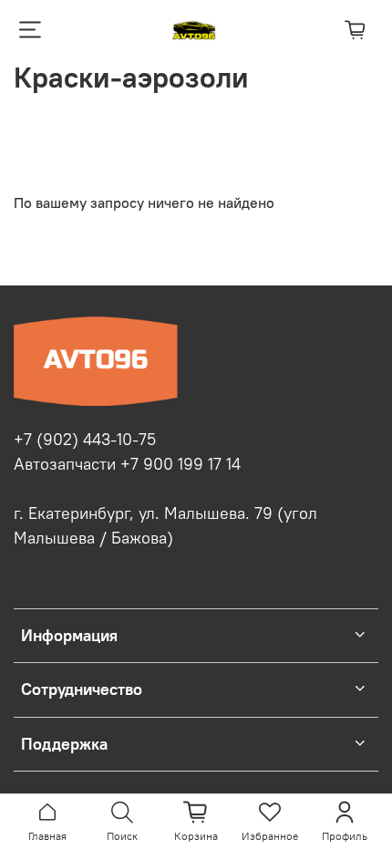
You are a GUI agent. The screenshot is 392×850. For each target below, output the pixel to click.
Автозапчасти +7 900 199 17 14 (127, 464)
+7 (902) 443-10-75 (85, 440)
